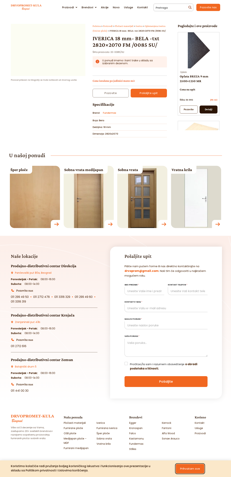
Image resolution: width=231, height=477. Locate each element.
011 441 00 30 (20, 391)
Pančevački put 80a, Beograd (33, 273)
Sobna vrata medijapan (83, 169)
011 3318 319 (18, 301)
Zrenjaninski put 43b (27, 322)
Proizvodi (108, 26)
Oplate (183, 72)
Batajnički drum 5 (25, 366)
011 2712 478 (41, 297)
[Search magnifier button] (189, 7)
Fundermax (109, 113)
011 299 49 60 (84, 297)
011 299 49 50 (20, 297)
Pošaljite (166, 381)
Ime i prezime (132, 284)
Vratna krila (182, 169)
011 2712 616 (18, 346)
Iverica (139, 26)
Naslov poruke (133, 319)
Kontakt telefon (177, 284)
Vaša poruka (132, 336)
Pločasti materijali (124, 26)
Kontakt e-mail (133, 302)
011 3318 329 (62, 297)
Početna (97, 26)
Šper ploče (19, 169)
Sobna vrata (128, 169)
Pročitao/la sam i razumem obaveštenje (163, 366)
